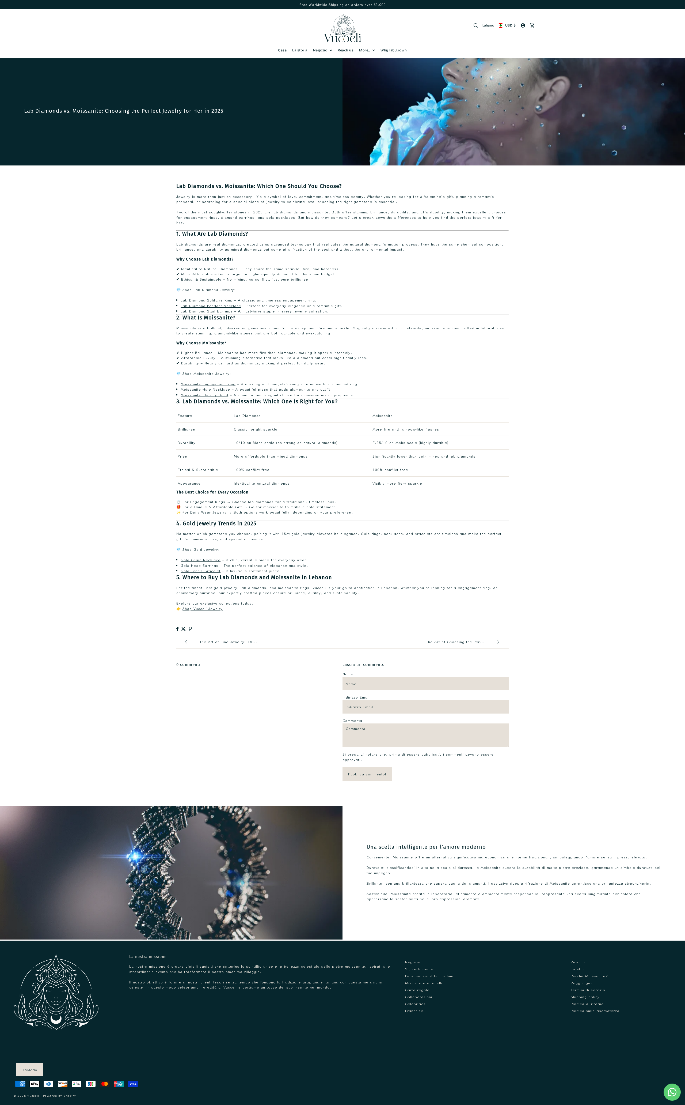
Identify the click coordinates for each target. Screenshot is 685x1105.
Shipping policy (585, 996)
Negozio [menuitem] (320, 50)
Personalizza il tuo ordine (429, 975)
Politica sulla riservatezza (595, 1010)
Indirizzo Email (356, 697)
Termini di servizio (588, 989)
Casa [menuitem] (282, 50)
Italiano (488, 25)
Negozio (412, 961)
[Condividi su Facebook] (177, 629)
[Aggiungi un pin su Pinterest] (190, 629)
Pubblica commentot (367, 773)
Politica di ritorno (587, 1003)
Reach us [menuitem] (345, 50)
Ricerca (578, 961)
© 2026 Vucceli (26, 1095)
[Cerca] (476, 25)
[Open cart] (532, 25)
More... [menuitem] (365, 50)
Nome (347, 673)
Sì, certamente (419, 968)
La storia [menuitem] (299, 50)
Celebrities (415, 1003)
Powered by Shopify (59, 1095)
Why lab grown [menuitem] (393, 50)
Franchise (414, 1010)
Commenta (352, 720)
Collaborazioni (418, 996)
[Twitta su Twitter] (183, 629)
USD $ (510, 25)
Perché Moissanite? (589, 975)
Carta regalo (417, 989)
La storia (579, 968)
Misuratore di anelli (423, 982)
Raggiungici (581, 982)
